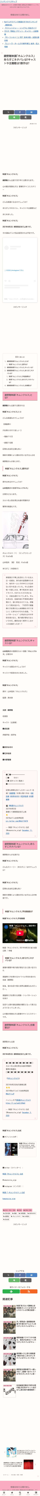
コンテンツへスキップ (8, 1)
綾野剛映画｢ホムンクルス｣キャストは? (20, 367)
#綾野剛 (12, 793)
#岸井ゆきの (15, 796)
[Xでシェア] (8, 112)
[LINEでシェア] (14, 117)
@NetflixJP (10, 1094)
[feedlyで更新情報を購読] (11, 1291)
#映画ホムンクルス (16, 805)
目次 (17, 357)
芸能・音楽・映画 (10, 1210)
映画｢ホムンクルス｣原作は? (18, 364)
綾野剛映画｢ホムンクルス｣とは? (18, 361)
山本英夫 (26, 1216)
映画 (20, 1210)
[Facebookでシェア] (20, 112)
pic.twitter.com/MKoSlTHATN (17, 821)
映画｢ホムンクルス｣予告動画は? (20, 376)
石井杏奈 (7, 1213)
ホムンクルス (16, 1216)
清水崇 (7, 1219)
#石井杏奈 (24, 796)
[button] (25, 117)
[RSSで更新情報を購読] (28, 1291)
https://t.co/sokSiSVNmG (15, 1103)
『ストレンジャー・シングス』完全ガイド (20, 28)
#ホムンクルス (13, 1078)
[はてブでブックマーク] (31, 112)
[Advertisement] (20, 87)
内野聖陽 (22, 1213)
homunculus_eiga (9, 1199)
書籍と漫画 (28, 1210)
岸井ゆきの (32, 1213)
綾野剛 (7, 1216)
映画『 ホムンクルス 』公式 (14, 1192)
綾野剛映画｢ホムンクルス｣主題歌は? (19, 385)
